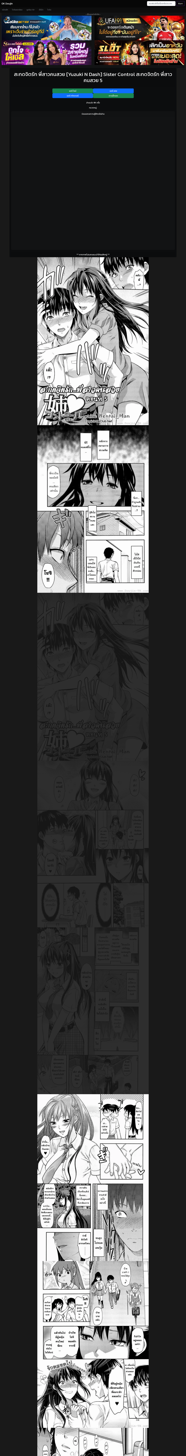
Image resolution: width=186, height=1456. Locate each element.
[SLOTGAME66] (139, 52)
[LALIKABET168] (46, 28)
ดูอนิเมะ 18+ (30, 9)
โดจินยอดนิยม (17, 9)
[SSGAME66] (46, 52)
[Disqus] (93, 150)
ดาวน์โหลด (113, 95)
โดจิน (49, 9)
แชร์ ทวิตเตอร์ (73, 95)
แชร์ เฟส (113, 90)
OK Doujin (7, 3)
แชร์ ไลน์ (72, 90)
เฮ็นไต (41, 9)
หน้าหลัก (5, 9)
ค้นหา (180, 3)
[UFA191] (139, 28)
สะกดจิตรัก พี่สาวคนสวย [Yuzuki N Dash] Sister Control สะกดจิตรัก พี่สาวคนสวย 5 (93, 77)
